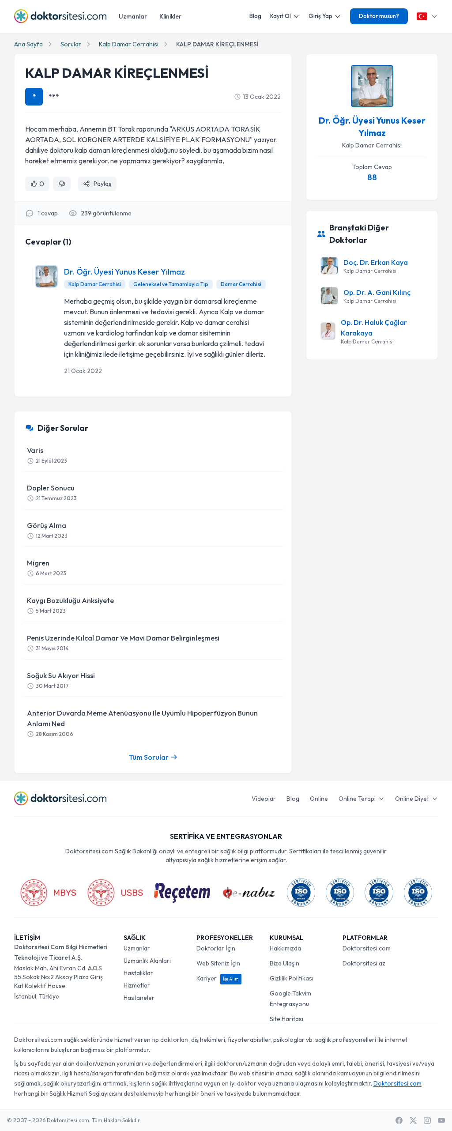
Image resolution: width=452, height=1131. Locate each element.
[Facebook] (399, 1120)
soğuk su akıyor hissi (61, 680)
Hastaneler (139, 998)
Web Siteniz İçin (218, 963)
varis (47, 455)
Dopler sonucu (52, 492)
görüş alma (47, 530)
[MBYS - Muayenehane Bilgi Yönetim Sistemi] (48, 892)
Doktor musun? (379, 15)
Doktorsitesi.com (367, 948)
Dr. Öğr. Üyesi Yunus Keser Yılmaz (124, 272)
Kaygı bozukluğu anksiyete (70, 605)
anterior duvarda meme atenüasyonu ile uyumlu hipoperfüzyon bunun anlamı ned (142, 723)
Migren (46, 567)
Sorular (70, 44)
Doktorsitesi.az (364, 963)
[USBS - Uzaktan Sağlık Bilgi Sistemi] (115, 892)
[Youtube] (441, 1120)
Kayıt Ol (280, 15)
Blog (255, 15)
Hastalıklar (138, 973)
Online (319, 799)
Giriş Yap (320, 15)
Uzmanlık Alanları (147, 961)
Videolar (264, 799)
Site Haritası (286, 1019)
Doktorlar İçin (215, 948)
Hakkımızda (285, 948)
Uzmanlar (133, 16)
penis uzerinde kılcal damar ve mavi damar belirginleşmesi (123, 642)
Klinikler (170, 16)
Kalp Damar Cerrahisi (128, 44)
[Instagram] (427, 1120)
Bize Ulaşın (284, 963)
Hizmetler (137, 985)
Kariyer (217, 978)
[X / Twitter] (413, 1120)
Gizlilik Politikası (291, 978)
